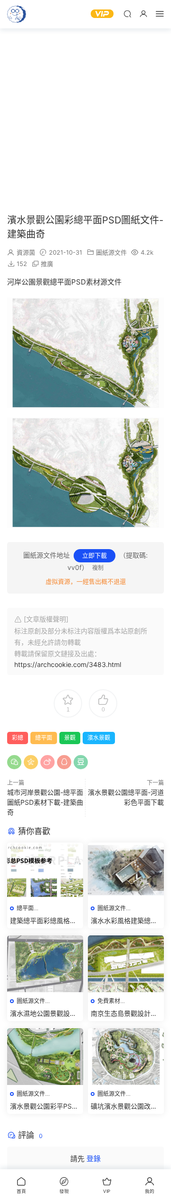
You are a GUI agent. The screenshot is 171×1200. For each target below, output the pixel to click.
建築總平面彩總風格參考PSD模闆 (43, 920)
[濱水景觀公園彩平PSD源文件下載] (45, 1056)
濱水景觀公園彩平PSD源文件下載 (43, 1106)
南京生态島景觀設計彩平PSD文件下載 (124, 1013)
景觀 (70, 737)
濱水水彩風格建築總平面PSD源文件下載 (124, 920)
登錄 (93, 1158)
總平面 (43, 737)
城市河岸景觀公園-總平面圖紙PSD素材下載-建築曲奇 (45, 802)
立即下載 (94, 555)
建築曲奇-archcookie (16, 14)
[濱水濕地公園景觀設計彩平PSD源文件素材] (45, 963)
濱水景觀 (98, 737)
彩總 (17, 737)
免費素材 (108, 1000)
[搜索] (127, 13)
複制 (98, 567)
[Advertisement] (85, 121)
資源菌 (26, 252)
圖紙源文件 (111, 252)
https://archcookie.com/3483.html (67, 664)
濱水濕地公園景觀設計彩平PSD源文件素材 (43, 1013)
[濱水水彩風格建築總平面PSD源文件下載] (126, 871)
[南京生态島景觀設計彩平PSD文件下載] (126, 963)
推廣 (47, 263)
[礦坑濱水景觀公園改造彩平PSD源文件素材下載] (126, 1056)
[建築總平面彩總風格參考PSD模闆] (45, 871)
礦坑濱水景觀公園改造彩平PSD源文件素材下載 (124, 1106)
